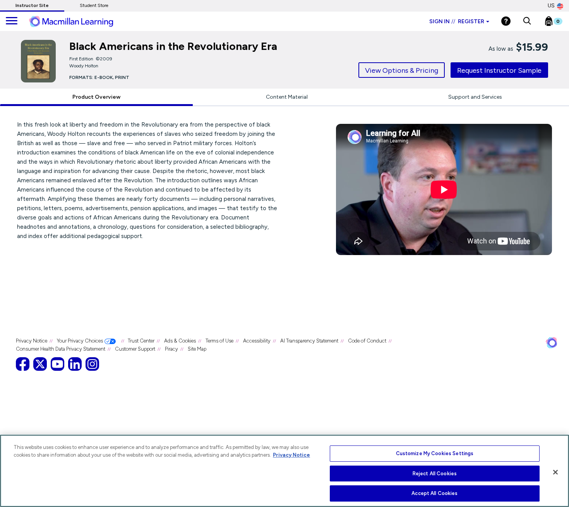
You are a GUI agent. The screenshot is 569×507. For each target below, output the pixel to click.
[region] (284, 471)
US (551, 5)
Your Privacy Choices (80, 341)
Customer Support (135, 349)
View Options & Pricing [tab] (401, 70)
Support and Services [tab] (475, 97)
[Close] (555, 472)
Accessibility (257, 341)
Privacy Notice (31, 341)
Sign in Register (456, 21)
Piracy (171, 349)
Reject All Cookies (435, 473)
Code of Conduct (367, 341)
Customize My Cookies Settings (435, 453)
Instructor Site (32, 5)
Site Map (197, 349)
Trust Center (141, 341)
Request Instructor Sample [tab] (499, 70)
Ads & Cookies (180, 341)
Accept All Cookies (434, 493)
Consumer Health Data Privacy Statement (60, 349)
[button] (527, 21)
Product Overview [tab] (96, 97)
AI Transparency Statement (309, 341)
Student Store (94, 5)
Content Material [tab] (287, 97)
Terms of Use (219, 341)
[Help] (506, 21)
